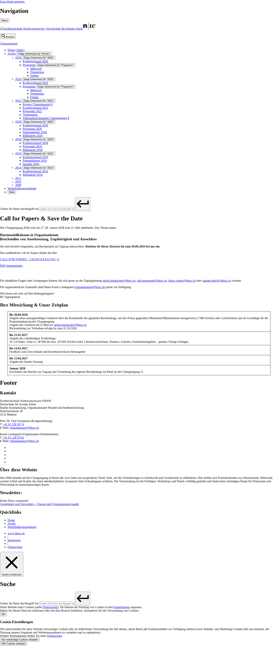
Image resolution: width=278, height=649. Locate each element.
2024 (18, 79)
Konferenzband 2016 (35, 157)
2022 (18, 100)
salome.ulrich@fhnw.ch (216, 280)
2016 (18, 153)
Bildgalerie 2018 (33, 149)
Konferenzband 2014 (35, 171)
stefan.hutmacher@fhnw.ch (119, 280)
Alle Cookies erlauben (13, 643)
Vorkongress (30, 114)
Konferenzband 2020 (35, 125)
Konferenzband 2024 (35, 83)
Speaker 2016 (31, 164)
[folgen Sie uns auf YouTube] (9, 462)
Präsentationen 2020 (35, 132)
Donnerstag (37, 72)
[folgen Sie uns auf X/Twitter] (9, 454)
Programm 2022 (32, 111)
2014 (18, 167)
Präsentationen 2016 (35, 160)
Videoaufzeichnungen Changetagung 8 (46, 118)
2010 (18, 181)
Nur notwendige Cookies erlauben (20, 639)
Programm (29, 65)
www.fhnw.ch (16, 533)
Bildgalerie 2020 (33, 135)
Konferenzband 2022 (35, 107)
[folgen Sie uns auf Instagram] (9, 447)
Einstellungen (122, 607)
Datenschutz (15, 547)
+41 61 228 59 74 (13, 424)
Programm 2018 (32, 146)
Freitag (34, 75)
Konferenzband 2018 (35, 143)
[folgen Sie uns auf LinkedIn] (9, 458)
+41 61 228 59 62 (13, 437)
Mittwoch (36, 68)
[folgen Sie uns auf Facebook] (9, 451)
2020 (18, 121)
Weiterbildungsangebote (22, 188)
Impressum (14, 540)
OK (3, 614)
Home (16, 50)
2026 (18, 57)
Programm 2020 (32, 128)
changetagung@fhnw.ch (89, 287)
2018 (18, 139)
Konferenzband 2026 (35, 61)
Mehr (12, 192)
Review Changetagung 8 (37, 104)
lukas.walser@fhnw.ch (182, 280)
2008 (18, 185)
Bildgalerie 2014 (33, 174)
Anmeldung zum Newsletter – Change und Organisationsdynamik (39, 504)
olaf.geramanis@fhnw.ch (152, 280)
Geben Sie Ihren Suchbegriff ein (19, 208)
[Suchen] (82, 204)
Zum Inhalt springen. (12, 1)
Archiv (12, 53)
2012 (18, 178)
